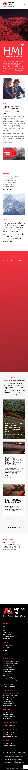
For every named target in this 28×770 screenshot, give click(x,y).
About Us (5, 626)
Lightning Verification (8, 682)
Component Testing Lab (9, 665)
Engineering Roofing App (9, 686)
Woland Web (19, 768)
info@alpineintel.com (8, 645)
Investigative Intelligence (9, 678)
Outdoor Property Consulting (10, 680)
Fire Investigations (7, 671)
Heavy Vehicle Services (9, 714)
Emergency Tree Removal (9, 669)
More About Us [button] (7, 143)
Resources (5, 630)
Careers (5, 628)
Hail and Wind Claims (18, 485)
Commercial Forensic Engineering (11, 663)
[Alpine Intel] (8, 4)
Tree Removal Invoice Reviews (10, 684)
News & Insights (7, 634)
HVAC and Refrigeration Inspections (12, 676)
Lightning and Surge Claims (17, 490)
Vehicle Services (7, 718)
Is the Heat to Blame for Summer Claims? (13, 501)
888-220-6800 (6, 647)
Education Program (7, 632)
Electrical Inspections (8, 667)
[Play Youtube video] (14, 154)
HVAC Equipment (19, 443)
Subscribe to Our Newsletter (10, 636)
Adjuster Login (6, 638)
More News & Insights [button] (9, 550)
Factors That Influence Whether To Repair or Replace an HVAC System (13, 461)
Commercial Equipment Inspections (11, 661)
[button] (24, 4)
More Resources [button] (13, 527)
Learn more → (9, 477)
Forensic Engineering (8, 673)
